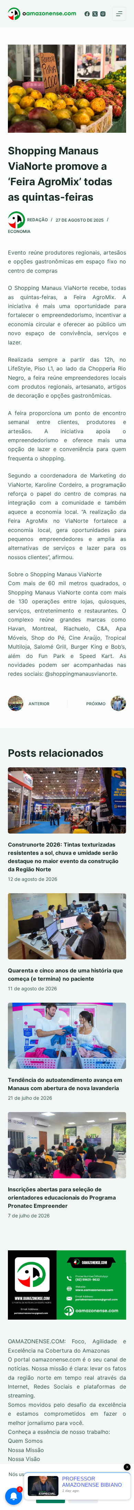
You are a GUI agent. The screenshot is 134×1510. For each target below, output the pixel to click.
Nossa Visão (24, 1458)
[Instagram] (102, 13)
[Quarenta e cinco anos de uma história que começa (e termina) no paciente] (67, 926)
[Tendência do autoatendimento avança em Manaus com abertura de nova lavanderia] (67, 1036)
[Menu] (119, 14)
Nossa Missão (26, 1450)
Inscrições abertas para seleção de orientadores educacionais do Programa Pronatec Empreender (62, 1197)
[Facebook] (87, 13)
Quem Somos (25, 1440)
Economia (19, 231)
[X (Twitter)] (95, 13)
